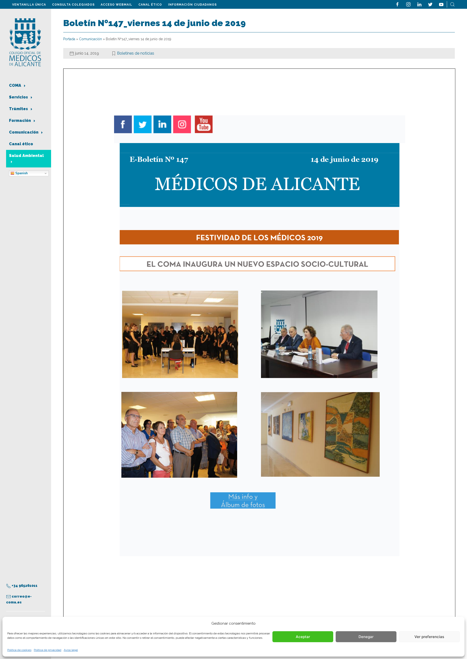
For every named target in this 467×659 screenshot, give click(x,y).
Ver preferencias (429, 636)
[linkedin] (419, 4)
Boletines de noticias (135, 53)
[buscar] (452, 4)
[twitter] (430, 4)
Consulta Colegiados (73, 4)
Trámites (19, 109)
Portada (69, 39)
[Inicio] (25, 41)
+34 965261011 (24, 586)
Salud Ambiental (26, 155)
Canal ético (150, 4)
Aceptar (303, 636)
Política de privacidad (47, 650)
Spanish (21, 173)
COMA (15, 85)
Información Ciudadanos (192, 4)
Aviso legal (71, 650)
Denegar (366, 636)
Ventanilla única (29, 4)
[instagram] (408, 4)
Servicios (19, 97)
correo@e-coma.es (19, 599)
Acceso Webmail (116, 4)
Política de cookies (19, 650)
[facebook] (397, 4)
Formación (20, 120)
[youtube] (441, 4)
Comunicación (24, 132)
